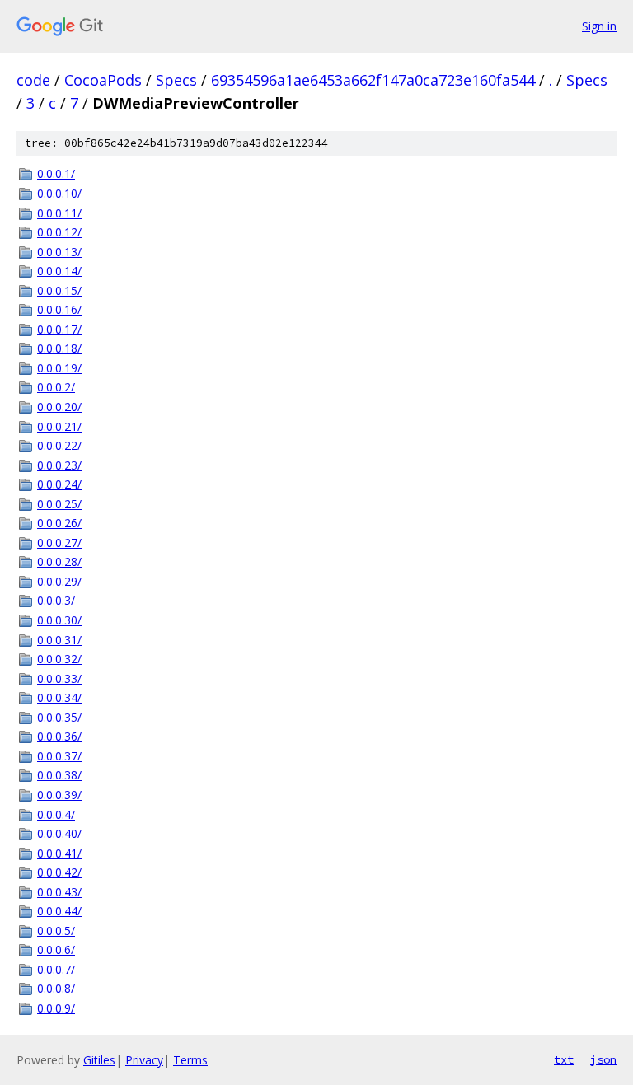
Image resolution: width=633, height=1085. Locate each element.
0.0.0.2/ (56, 387)
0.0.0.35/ (59, 717)
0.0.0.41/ (59, 853)
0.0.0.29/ (59, 581)
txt (564, 1059)
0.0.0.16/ (59, 309)
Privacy (144, 1060)
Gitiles (99, 1060)
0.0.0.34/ (59, 697)
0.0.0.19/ (59, 368)
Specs (176, 80)
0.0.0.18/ (59, 348)
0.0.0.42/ (59, 872)
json (603, 1059)
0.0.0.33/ (59, 678)
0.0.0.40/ (59, 833)
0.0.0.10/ (59, 193)
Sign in (599, 26)
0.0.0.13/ (59, 252)
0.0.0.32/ (59, 658)
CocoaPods (103, 80)
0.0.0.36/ (59, 736)
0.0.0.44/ (59, 911)
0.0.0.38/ (59, 775)
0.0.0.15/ (59, 290)
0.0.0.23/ (59, 465)
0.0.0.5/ (56, 930)
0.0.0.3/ (56, 600)
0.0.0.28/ (59, 561)
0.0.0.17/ (59, 329)
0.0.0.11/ (59, 213)
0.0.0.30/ (59, 620)
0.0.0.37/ (59, 756)
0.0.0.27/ (59, 542)
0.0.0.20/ (59, 406)
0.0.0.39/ (59, 794)
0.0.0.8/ (56, 988)
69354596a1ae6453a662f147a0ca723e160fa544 (373, 80)
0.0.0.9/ (56, 1008)
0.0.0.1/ (56, 173)
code (33, 80)
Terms (190, 1060)
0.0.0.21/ (59, 426)
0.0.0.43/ (59, 892)
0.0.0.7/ (56, 969)
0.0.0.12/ (59, 232)
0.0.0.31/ (59, 640)
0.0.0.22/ (59, 445)
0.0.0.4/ (56, 814)
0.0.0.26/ (59, 523)
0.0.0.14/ (59, 270)
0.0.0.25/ (59, 504)
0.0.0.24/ (59, 484)
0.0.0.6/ (56, 949)
